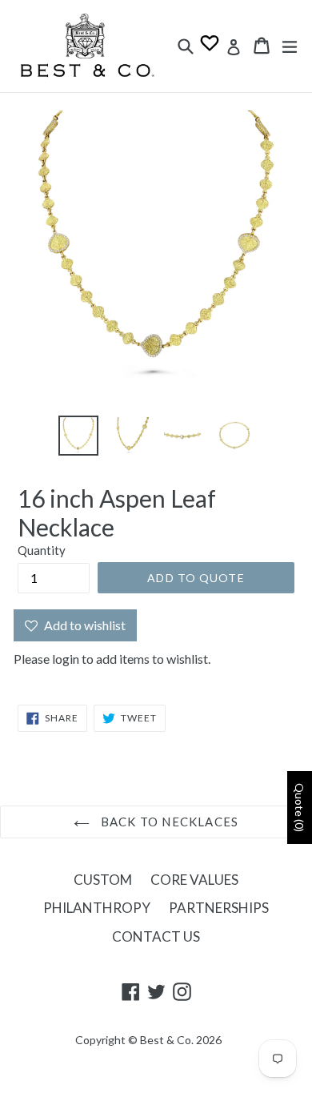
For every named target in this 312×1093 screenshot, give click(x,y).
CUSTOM (103, 879)
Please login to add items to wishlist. (112, 658)
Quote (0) (299, 807)
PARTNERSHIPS (219, 907)
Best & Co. (167, 1040)
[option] (78, 436)
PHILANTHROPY (96, 907)
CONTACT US (156, 936)
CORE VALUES (194, 879)
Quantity (42, 550)
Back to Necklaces (168, 821)
